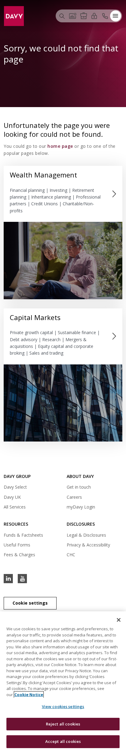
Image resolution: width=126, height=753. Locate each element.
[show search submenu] (62, 16)
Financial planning (27, 190)
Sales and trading (46, 353)
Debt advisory (23, 339)
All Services (15, 507)
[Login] (94, 15)
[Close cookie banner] (118, 620)
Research (51, 339)
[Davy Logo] (14, 15)
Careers (74, 497)
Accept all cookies (63, 741)
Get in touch (79, 487)
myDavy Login (81, 508)
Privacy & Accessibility (88, 545)
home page (60, 146)
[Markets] (72, 16)
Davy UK (12, 498)
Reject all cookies (63, 724)
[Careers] (83, 16)
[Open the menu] (115, 16)
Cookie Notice (28, 694)
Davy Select (15, 488)
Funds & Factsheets (23, 535)
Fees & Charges (19, 554)
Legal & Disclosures (86, 535)
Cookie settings (30, 603)
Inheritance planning (51, 197)
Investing (59, 190)
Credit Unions (44, 204)
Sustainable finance (77, 332)
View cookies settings (63, 706)
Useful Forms (17, 545)
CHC (71, 554)
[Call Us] (105, 16)
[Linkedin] (8, 578)
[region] (63, 682)
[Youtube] (22, 578)
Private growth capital (31, 332)
